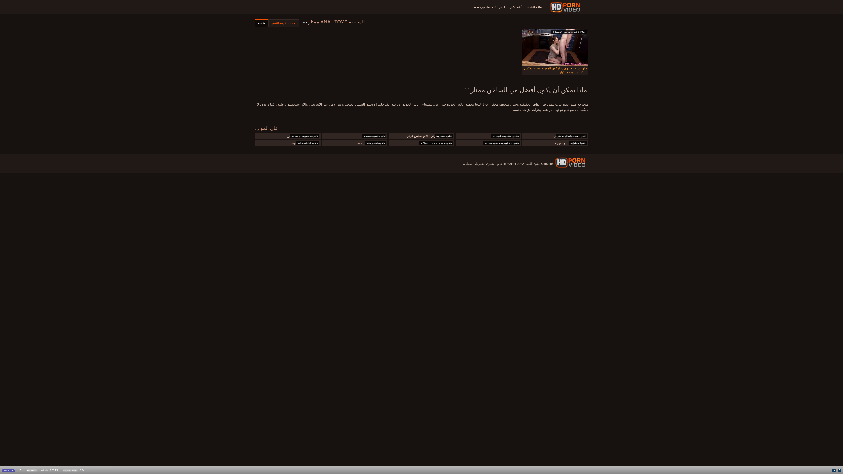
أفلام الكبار (516, 7)
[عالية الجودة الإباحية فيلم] (565, 7)
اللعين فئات (498, 7)
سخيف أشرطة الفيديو (283, 23)
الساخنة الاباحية (535, 7)
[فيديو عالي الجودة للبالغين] (570, 163)
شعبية (261, 23)
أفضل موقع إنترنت (482, 7)
